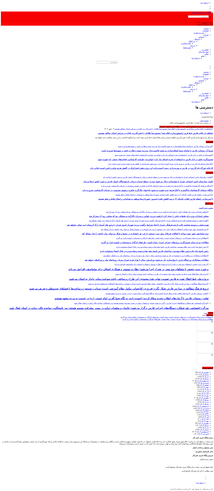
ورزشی (192, 45)
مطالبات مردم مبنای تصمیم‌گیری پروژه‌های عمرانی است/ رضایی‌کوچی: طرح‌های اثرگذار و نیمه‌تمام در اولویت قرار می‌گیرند (155, 242)
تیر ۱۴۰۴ (205, 402)
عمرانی (206, 35)
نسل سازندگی (203, 52)
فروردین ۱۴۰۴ (203, 408)
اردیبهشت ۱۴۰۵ (203, 381)
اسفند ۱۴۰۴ (204, 385)
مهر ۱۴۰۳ (205, 421)
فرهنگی (197, 39)
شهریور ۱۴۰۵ (204, 372)
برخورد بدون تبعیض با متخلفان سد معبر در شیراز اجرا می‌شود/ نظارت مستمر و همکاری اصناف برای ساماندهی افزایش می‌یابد (138, 269)
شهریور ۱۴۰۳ (204, 423)
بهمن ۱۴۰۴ (205, 387)
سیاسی (206, 28)
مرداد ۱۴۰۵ (204, 374)
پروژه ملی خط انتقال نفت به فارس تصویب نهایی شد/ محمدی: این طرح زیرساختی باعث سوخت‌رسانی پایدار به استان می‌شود (139, 278)
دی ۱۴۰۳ (205, 415)
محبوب (210, 208)
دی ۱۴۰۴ (205, 389)
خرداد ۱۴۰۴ (204, 404)
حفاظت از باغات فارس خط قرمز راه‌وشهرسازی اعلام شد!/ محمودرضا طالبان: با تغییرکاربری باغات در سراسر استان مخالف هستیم (155, 133)
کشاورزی (205, 50)
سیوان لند (195, 489)
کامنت (201, 208)
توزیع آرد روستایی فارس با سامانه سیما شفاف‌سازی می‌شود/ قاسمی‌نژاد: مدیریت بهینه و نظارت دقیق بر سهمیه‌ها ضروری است (157, 150)
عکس (206, 54)
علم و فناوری (186, 43)
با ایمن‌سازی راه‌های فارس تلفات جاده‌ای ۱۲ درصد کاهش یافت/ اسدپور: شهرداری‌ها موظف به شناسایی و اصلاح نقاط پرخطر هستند (155, 199)
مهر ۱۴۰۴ (205, 396)
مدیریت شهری (198, 33)
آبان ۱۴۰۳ (205, 419)
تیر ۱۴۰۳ (205, 427)
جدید (205, 208)
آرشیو (206, 313)
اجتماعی (201, 37)
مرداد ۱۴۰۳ (204, 425)
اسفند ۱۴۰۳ (204, 410)
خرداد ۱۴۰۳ (204, 430)
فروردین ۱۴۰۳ (203, 434)
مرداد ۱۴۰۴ (204, 400)
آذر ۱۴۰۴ (205, 391)
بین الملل (192, 41)
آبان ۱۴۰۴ (205, 393)
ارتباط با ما (205, 3)
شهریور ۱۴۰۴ (204, 398)
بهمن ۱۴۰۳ (205, 413)
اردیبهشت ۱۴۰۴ (203, 406)
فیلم (202, 56)
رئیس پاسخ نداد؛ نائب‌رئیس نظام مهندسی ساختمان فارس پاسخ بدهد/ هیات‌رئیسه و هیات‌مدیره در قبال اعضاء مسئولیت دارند (154, 251)
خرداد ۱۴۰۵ (204, 379)
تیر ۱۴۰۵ (205, 376)
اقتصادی (205, 31)
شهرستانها (187, 48)
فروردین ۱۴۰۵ (203, 383)
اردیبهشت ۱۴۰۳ (203, 432)
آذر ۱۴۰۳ (205, 417)
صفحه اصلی (204, 121)
